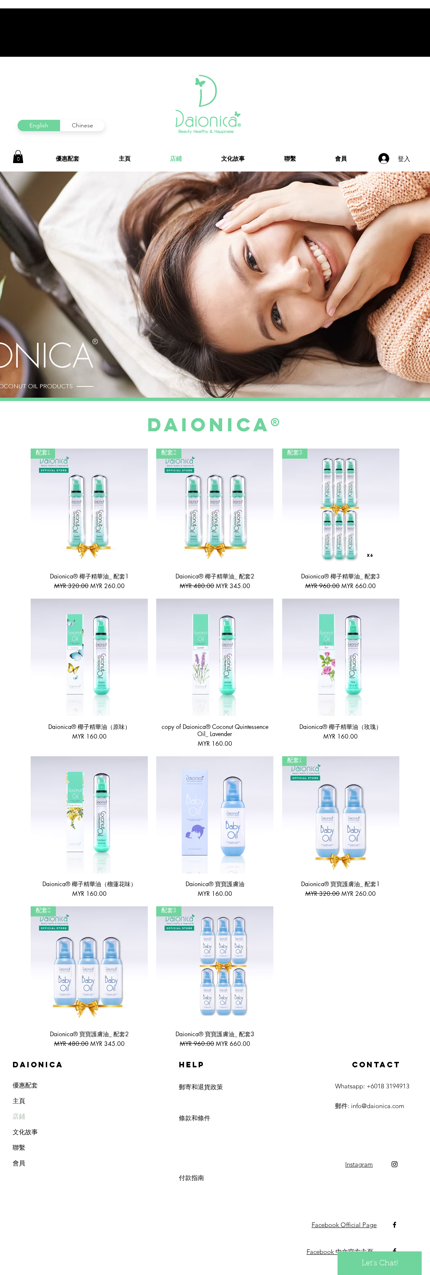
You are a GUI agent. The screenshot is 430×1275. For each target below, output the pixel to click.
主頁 (19, 1101)
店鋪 (19, 1116)
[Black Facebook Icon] (395, 1225)
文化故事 (25, 1132)
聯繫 (19, 1147)
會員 (19, 1163)
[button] (18, 156)
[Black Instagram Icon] (395, 1164)
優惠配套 (25, 1085)
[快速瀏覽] (89, 657)
